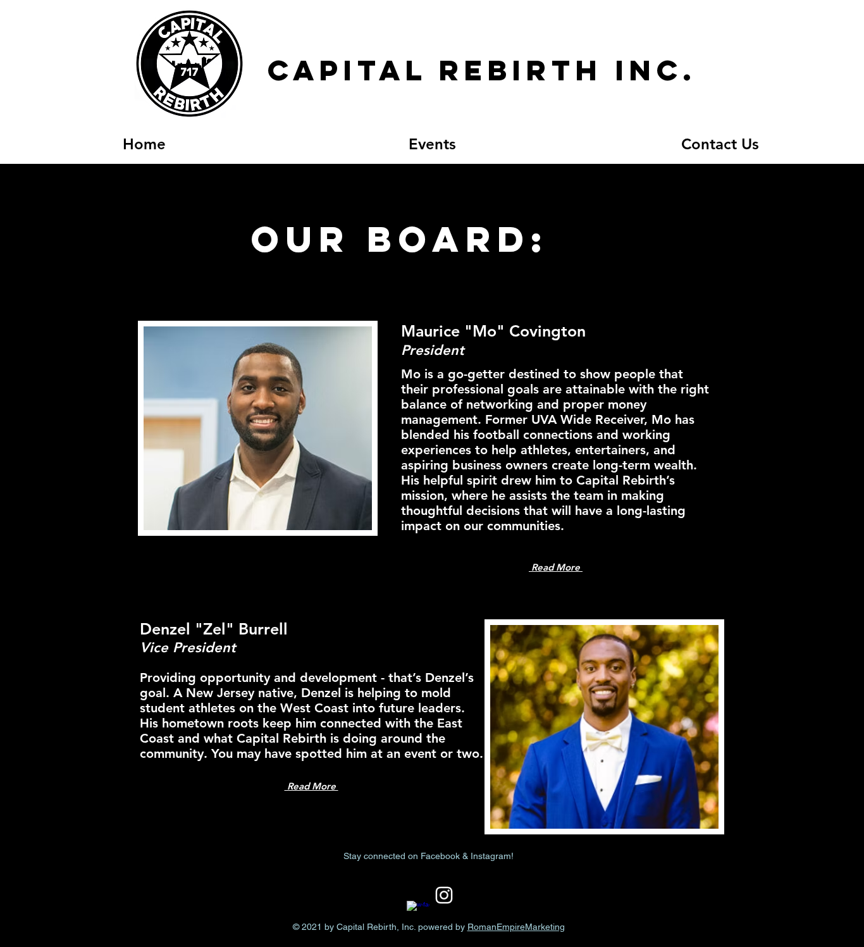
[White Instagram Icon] (444, 895)
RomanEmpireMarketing (516, 927)
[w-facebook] (418, 912)
